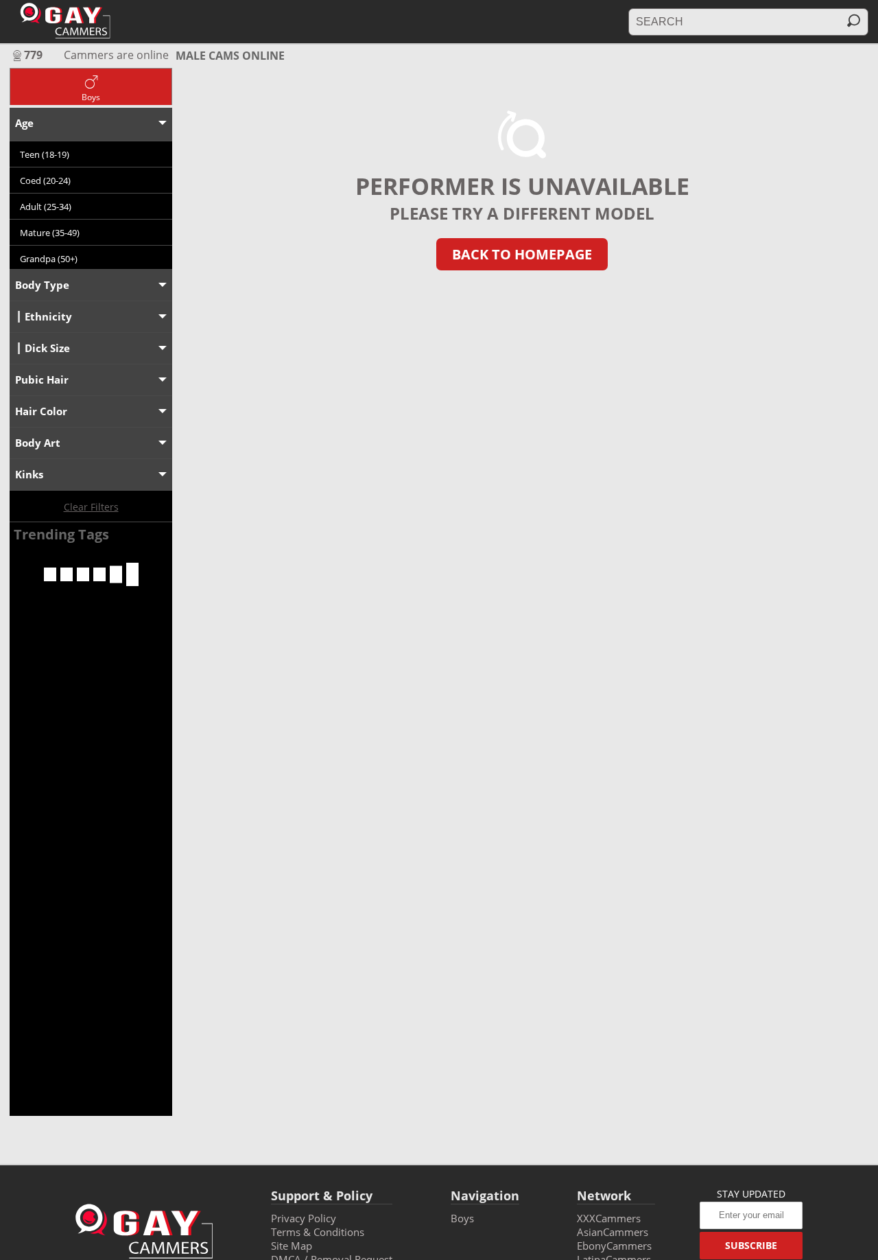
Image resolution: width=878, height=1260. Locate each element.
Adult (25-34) (45, 206)
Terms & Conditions (317, 1232)
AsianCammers (612, 1232)
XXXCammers (609, 1218)
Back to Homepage (522, 254)
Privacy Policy (303, 1218)
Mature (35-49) (50, 232)
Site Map (291, 1245)
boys (462, 1218)
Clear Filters (91, 506)
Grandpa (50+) (49, 259)
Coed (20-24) (45, 180)
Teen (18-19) (44, 154)
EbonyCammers (614, 1245)
